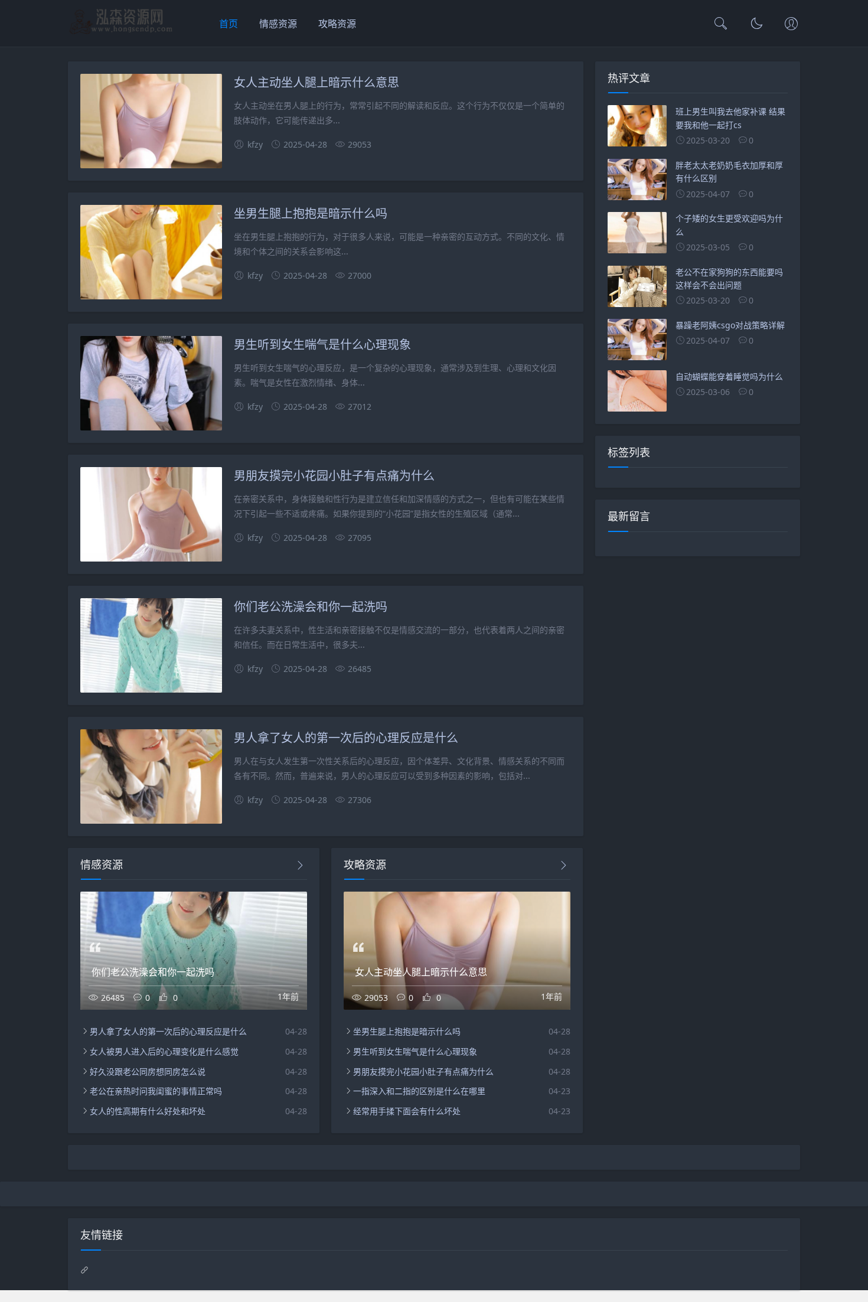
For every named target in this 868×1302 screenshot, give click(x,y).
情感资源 (278, 23)
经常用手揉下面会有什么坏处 (407, 1111)
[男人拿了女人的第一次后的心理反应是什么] (151, 778)
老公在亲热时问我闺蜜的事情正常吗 (156, 1091)
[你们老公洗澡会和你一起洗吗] (151, 647)
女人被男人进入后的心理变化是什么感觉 (164, 1051)
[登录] (791, 25)
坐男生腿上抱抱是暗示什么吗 (310, 212)
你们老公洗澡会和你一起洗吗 (310, 606)
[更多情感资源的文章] (300, 865)
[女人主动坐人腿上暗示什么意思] (151, 123)
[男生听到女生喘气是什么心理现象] (151, 385)
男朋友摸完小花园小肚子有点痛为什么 (334, 475)
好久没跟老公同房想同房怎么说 (147, 1071)
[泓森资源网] (120, 33)
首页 (228, 23)
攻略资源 (337, 23)
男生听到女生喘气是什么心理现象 (322, 344)
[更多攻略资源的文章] (563, 865)
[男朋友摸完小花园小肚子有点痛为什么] (151, 516)
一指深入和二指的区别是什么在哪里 (419, 1091)
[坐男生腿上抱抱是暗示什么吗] (151, 254)
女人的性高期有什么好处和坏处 (147, 1111)
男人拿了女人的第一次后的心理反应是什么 (346, 737)
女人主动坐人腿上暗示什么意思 (316, 81)
